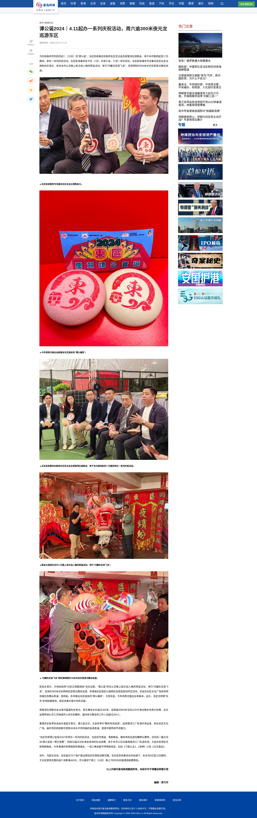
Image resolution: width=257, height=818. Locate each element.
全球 (102, 3)
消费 (122, 3)
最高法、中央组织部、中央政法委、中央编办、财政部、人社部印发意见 (199, 86)
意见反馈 (177, 800)
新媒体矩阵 (160, 800)
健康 (132, 3)
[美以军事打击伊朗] (200, 232)
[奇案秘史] (200, 267)
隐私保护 (143, 800)
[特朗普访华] (200, 196)
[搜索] (222, 4)
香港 (83, 3)
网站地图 (96, 800)
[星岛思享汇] (200, 143)
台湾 (93, 3)
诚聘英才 (112, 800)
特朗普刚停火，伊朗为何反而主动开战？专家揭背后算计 (199, 118)
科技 (142, 3)
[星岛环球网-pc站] (45, 14)
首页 (41, 23)
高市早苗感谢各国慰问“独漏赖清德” (199, 111)
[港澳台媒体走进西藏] (200, 161)
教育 (191, 3)
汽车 (161, 3)
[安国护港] (200, 285)
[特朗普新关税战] (200, 214)
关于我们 (80, 800)
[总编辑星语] (200, 179)
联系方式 (127, 800)
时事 (73, 3)
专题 (181, 3)
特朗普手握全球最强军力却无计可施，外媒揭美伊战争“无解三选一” (198, 95)
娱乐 (201, 3)
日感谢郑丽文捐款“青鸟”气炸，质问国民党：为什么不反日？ (199, 77)
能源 (152, 3)
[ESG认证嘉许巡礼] (200, 303)
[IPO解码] (200, 250)
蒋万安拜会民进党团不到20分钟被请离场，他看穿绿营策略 (200, 104)
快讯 (63, 3)
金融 (112, 3)
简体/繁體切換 (246, 4)
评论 (171, 3)
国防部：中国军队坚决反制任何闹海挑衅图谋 (199, 68)
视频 (210, 3)
